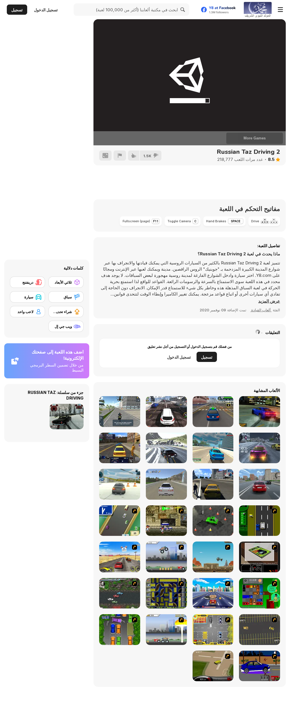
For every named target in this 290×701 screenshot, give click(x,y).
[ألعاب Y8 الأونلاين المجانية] (258, 9)
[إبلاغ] (120, 155)
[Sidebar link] (280, 9)
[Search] (183, 9)
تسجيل (17, 9)
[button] (269, 301)
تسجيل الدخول (46, 9)
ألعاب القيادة (261, 310)
